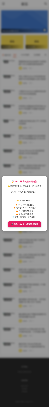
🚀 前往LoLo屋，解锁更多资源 (24, 224)
